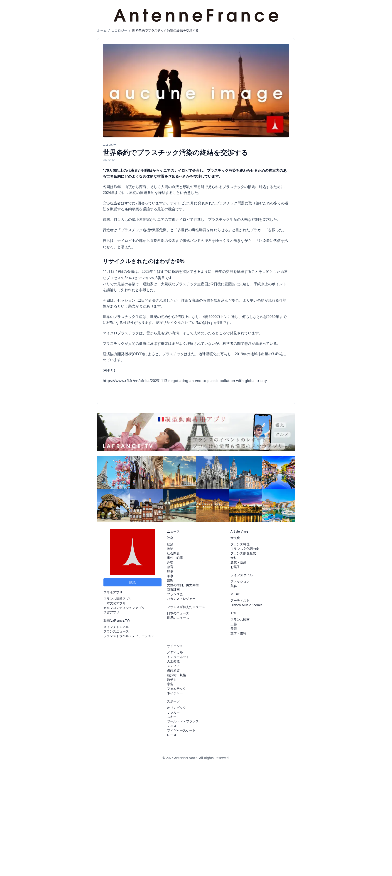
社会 (170, 538)
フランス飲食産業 (243, 553)
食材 (233, 558)
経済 (170, 544)
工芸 (233, 624)
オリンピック (176, 707)
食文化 (235, 538)
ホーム (102, 30)
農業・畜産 (238, 562)
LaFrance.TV (120, 620)
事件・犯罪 (175, 558)
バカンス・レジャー (181, 598)
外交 (170, 562)
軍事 (170, 576)
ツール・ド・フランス (183, 721)
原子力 (171, 679)
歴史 (170, 571)
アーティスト (240, 600)
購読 (132, 582)
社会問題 (173, 553)
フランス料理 (240, 544)
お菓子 (235, 567)
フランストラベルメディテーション (128, 636)
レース (171, 735)
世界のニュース (178, 617)
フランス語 (175, 594)
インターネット (178, 657)
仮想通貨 (173, 670)
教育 (170, 567)
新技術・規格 (176, 675)
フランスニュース (116, 631)
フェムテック (176, 688)
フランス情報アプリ (117, 598)
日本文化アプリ (114, 603)
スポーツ (173, 701)
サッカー (173, 712)
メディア (173, 666)
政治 (170, 548)
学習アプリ (111, 612)
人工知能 (173, 661)
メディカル (175, 652)
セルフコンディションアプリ (124, 608)
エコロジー (119, 30)
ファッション (240, 581)
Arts (233, 613)
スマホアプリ (112, 592)
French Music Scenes (246, 605)
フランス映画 (240, 619)
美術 (233, 628)
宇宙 (170, 684)
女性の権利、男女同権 (183, 585)
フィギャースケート (181, 730)
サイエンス (175, 646)
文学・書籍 (238, 633)
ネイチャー (175, 693)
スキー (171, 717)
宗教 (170, 580)
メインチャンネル (116, 627)
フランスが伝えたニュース (186, 607)
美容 (233, 586)
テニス (171, 726)
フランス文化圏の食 (244, 548)
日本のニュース (178, 613)
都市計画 (173, 589)
